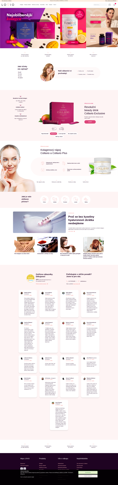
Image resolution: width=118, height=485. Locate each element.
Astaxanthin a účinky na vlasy (45, 253)
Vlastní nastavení (88, 475)
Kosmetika (42, 4)
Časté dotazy (76, 283)
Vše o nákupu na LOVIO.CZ (110, 0)
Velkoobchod (60, 463)
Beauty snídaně (27, 4)
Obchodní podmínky (62, 467)
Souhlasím (88, 472)
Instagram (47, 293)
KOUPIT (90, 121)
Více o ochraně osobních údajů (27, 477)
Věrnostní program (24, 465)
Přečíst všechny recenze (41, 283)
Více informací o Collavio (6, 0)
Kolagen (21, 4)
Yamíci (54, 4)
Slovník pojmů (80, 465)
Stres (47, 4)
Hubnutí (50, 4)
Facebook (89, 379)
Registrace (22, 463)
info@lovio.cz (83, 281)
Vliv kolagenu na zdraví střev (21, 253)
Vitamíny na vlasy (35, 4)
